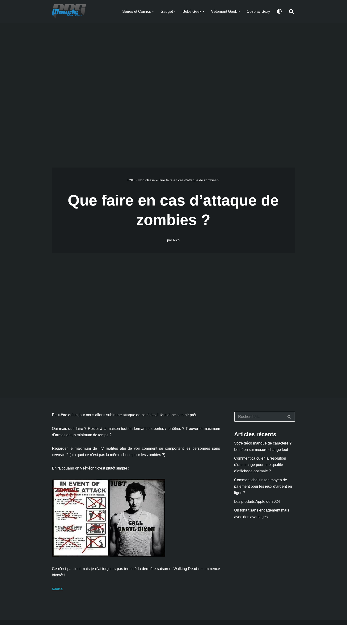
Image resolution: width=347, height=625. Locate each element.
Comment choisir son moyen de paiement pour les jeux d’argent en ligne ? (263, 486)
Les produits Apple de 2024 (257, 501)
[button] (153, 11)
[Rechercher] (291, 11)
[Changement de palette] (279, 11)
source (57, 589)
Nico (176, 240)
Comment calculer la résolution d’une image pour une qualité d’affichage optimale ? (260, 464)
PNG (131, 180)
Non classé (146, 180)
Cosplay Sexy (258, 11)
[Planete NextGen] (70, 11)
